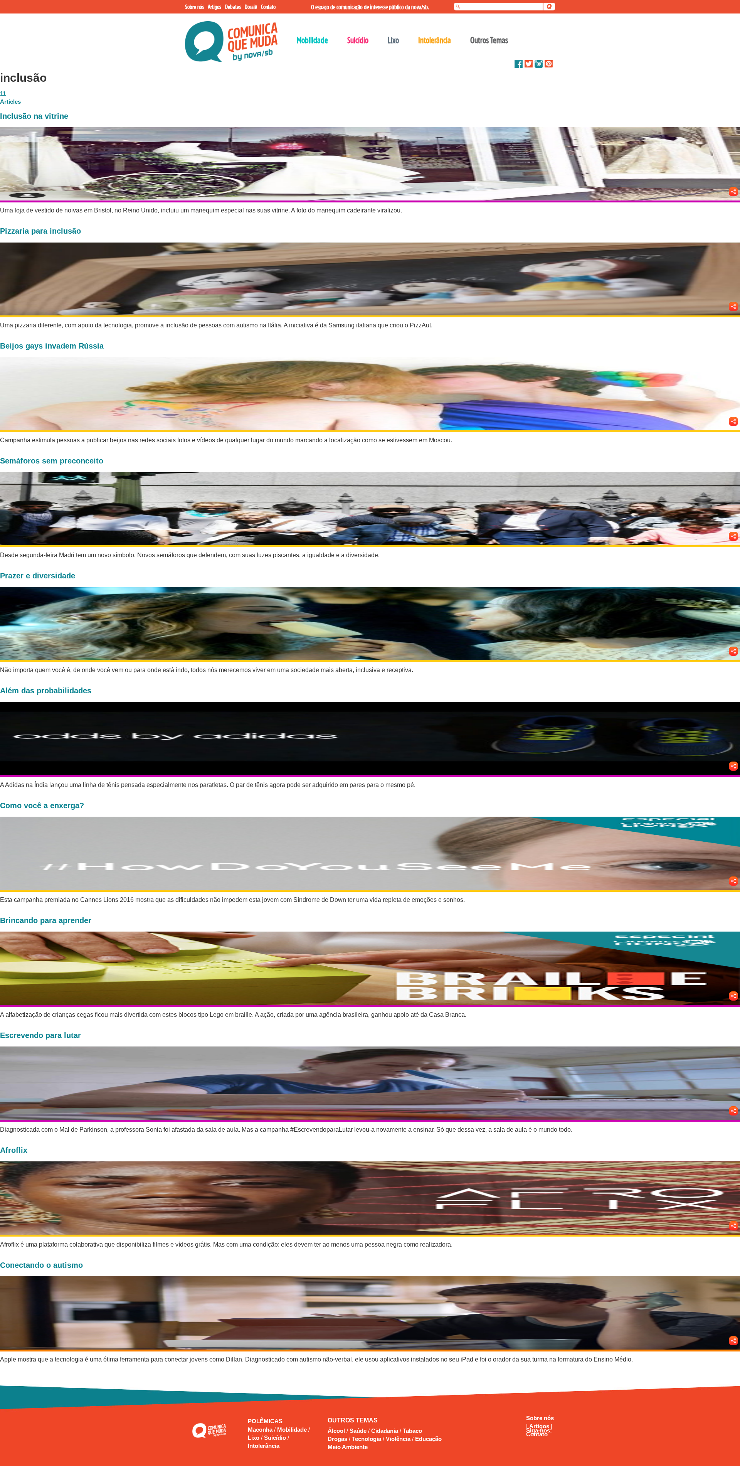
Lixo (254, 1437)
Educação (428, 1439)
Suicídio (276, 1437)
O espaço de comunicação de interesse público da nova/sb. (370, 7)
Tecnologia (366, 1439)
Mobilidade (292, 1429)
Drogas (337, 1439)
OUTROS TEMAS (353, 1420)
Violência (398, 1439)
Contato (537, 1434)
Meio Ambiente (348, 1447)
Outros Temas (489, 40)
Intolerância (263, 1445)
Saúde (358, 1430)
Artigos (540, 1426)
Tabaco (412, 1430)
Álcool (336, 1430)
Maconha (261, 1429)
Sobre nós (540, 1418)
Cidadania (384, 1430)
